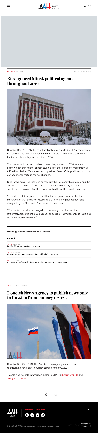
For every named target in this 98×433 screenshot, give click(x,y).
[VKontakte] (32, 415)
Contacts (29, 410)
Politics (11, 71)
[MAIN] (43, 415)
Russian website (69, 375)
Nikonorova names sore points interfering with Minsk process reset (33, 254)
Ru (89, 6)
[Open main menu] (8, 6)
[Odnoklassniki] (37, 415)
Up (88, 409)
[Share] (3, 139)
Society (11, 286)
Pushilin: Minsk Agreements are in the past (23, 246)
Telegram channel (16, 378)
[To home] (49, 6)
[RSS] (27, 415)
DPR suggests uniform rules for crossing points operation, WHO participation (37, 262)
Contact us (40, 410)
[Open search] (85, 6)
